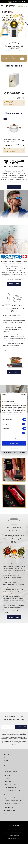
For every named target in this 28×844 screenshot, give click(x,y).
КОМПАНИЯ (7, 754)
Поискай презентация (10, 769)
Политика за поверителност (11, 784)
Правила (7, 776)
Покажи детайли (19, 438)
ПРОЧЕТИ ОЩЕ (14, 283)
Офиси (6, 795)
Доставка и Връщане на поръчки (13, 800)
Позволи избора (14, 448)
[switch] (24, 424)
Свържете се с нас (9, 763)
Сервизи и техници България (11, 798)
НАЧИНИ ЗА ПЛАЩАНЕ (14, 826)
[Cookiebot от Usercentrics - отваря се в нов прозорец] (20, 395)
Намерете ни (8, 808)
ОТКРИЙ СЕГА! (14, 187)
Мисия (6, 760)
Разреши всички (14, 443)
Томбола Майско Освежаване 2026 (13, 803)
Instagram (8, 813)
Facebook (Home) (10, 810)
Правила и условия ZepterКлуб (12, 787)
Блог (5, 766)
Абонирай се (21, 727)
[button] (7, 39)
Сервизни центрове (9, 781)
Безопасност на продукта (11, 771)
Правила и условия (16, 733)
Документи (7, 779)
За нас (5, 757)
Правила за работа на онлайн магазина (12, 791)
